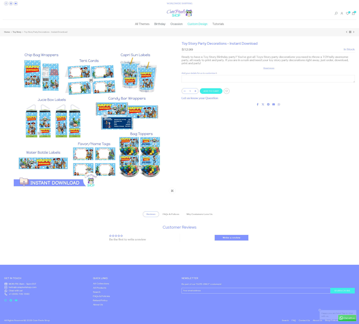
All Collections (101, 283)
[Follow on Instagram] (6, 3)
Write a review (231, 237)
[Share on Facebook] (257, 104)
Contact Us (304, 320)
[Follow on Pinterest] (11, 3)
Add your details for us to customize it (199, 73)
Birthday (159, 24)
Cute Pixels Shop (41, 320)
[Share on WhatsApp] (279, 104)
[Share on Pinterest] (268, 104)
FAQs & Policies (101, 296)
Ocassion (176, 24)
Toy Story (17, 32)
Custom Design (197, 24)
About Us (98, 304)
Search (96, 292)
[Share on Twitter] (263, 104)
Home (7, 32)
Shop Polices (331, 320)
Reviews (151, 214)
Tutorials (218, 24)
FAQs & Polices (171, 214)
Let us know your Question (200, 98)
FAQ (294, 320)
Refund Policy (100, 300)
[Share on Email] (273, 104)
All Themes (142, 24)
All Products (99, 287)
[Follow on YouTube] (16, 3)
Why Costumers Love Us (199, 214)
